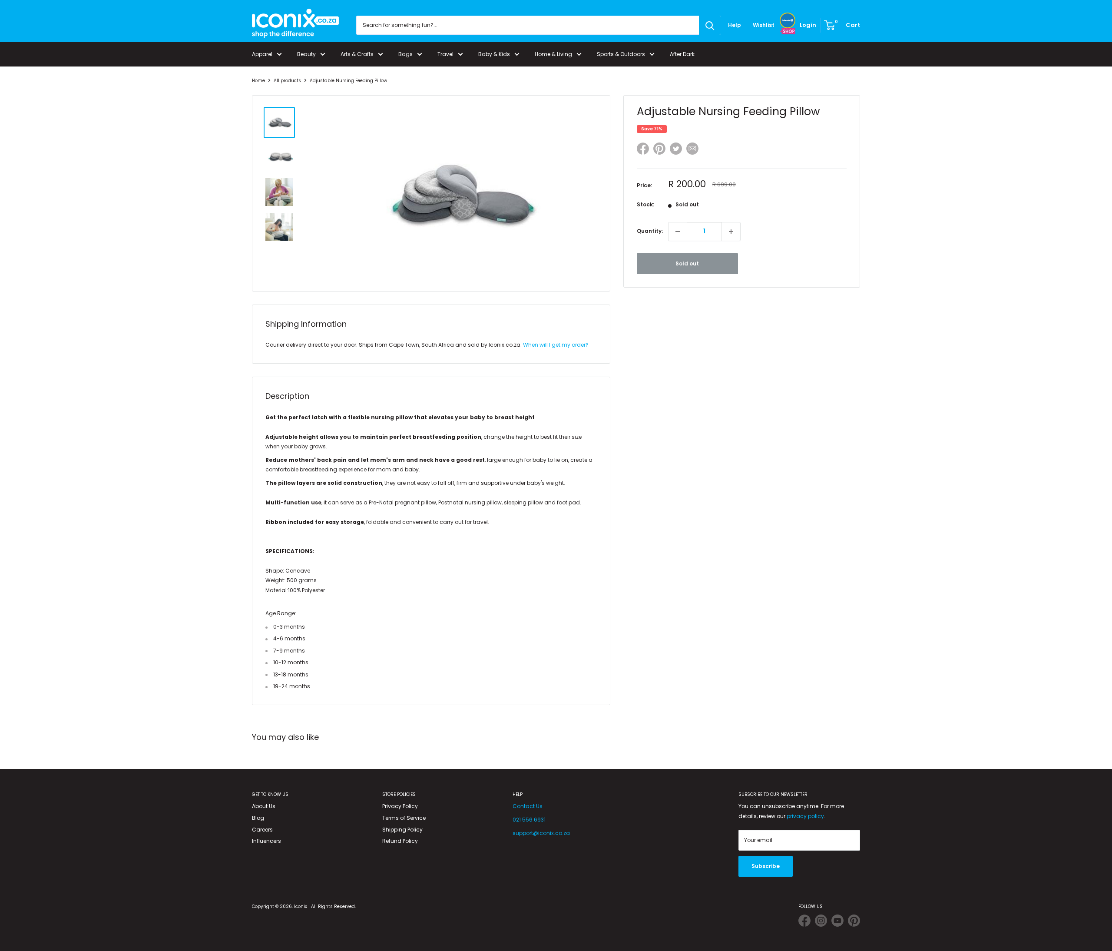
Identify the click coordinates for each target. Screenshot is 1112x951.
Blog (258, 818)
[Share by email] (692, 150)
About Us (263, 806)
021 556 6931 (529, 819)
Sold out (687, 263)
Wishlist (763, 25)
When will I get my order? (556, 344)
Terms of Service (404, 818)
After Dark (682, 54)
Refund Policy (400, 841)
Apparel (262, 54)
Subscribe (765, 866)
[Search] (710, 25)
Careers (262, 829)
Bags (405, 54)
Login (808, 25)
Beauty (306, 54)
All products (287, 80)
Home (258, 80)
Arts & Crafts (357, 54)
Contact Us (528, 806)
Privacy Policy (400, 806)
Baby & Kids (494, 54)
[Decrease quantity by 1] (678, 231)
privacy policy (805, 816)
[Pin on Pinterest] (659, 150)
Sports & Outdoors (621, 54)
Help (734, 25)
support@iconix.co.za (541, 833)
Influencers (266, 841)
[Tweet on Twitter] (676, 148)
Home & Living (553, 54)
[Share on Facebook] (643, 150)
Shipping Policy (402, 829)
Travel (445, 54)
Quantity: (650, 231)
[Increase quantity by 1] (731, 231)
